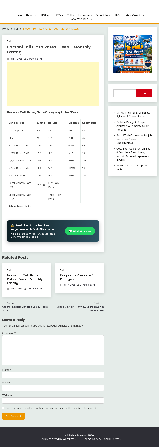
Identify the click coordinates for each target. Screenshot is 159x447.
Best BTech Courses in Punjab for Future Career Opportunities (134, 139)
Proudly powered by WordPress (57, 439)
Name (6, 369)
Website (7, 395)
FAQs (117, 15)
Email (6, 382)
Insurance (84, 15)
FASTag (45, 15)
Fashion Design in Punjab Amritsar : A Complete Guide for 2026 (132, 125)
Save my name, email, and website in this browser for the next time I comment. (51, 408)
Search (145, 93)
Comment (9, 333)
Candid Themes (112, 439)
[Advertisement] (53, 84)
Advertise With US (81, 19)
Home (18, 15)
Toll (69, 15)
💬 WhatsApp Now (80, 231)
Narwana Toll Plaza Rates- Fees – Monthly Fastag (25, 279)
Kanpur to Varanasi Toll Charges (78, 277)
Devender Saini (34, 58)
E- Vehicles (102, 15)
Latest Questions (134, 15)
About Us (31, 15)
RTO (58, 15)
